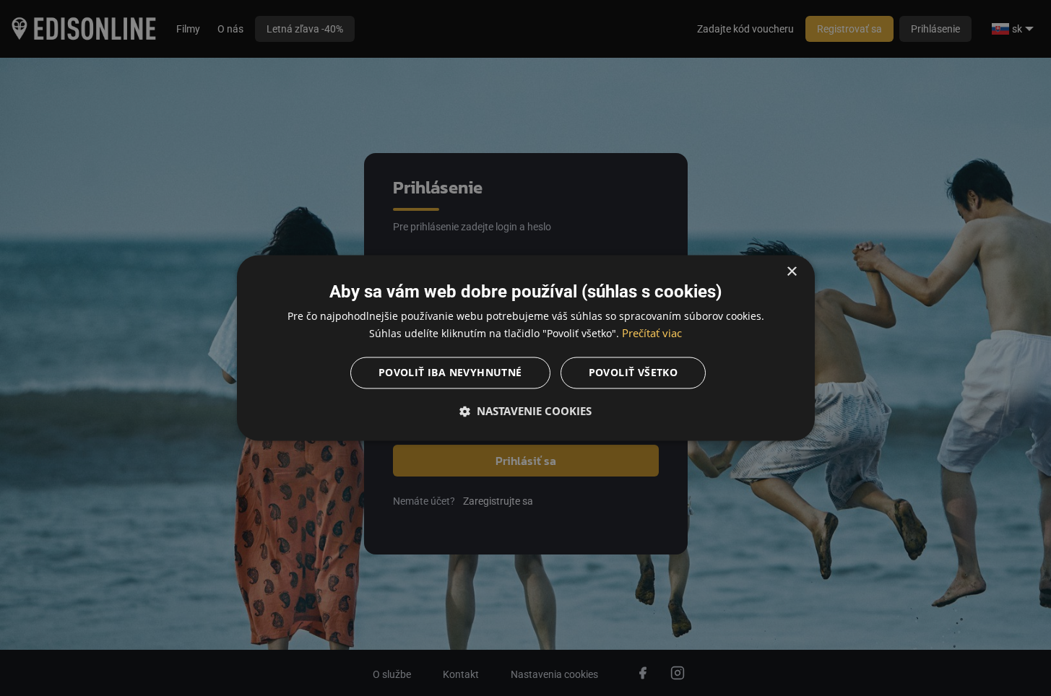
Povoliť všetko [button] (633, 373)
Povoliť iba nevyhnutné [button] (450, 373)
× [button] (791, 271)
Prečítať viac (652, 333)
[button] (526, 411)
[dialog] (526, 347)
